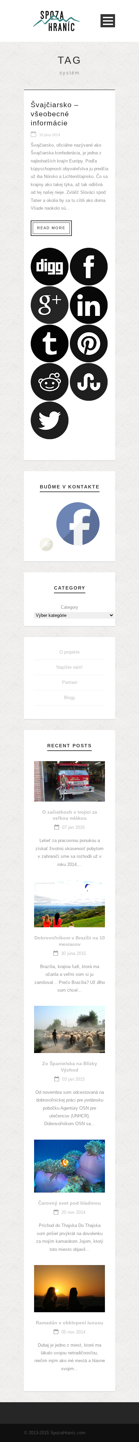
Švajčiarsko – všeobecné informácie (55, 114)
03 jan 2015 (73, 1079)
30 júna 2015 (73, 953)
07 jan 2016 (73, 827)
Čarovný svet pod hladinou (69, 1203)
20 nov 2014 (73, 1212)
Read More (51, 228)
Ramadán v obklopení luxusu (69, 1322)
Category (69, 607)
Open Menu (108, 20)
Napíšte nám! (69, 667)
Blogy (69, 697)
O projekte (69, 652)
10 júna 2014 (49, 135)
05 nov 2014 (73, 1331)
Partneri (69, 682)
